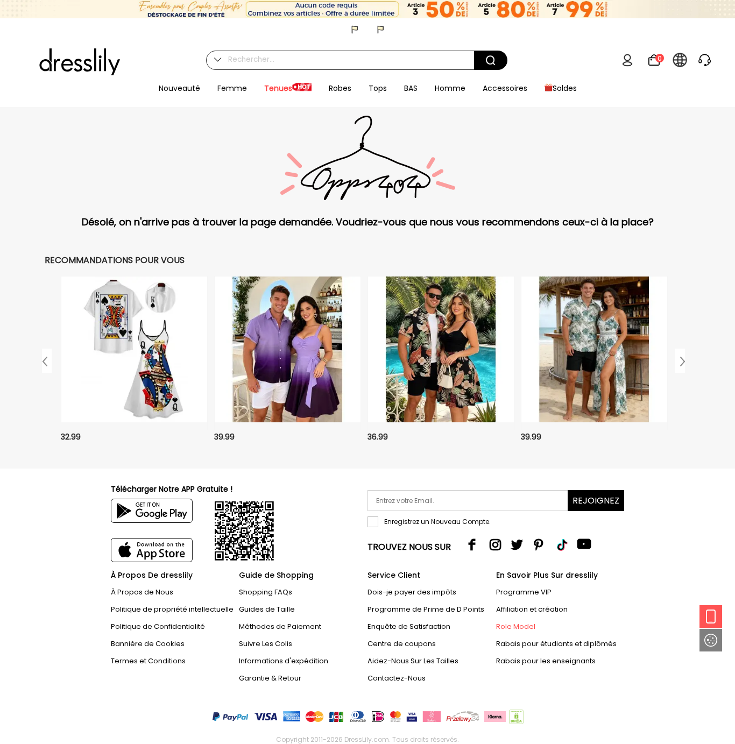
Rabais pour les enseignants (546, 661)
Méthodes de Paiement (280, 626)
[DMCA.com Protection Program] (515, 719)
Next (680, 361)
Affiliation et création (532, 609)
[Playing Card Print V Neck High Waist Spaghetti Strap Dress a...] (134, 353)
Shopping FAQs (265, 592)
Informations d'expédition (283, 661)
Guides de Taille (267, 609)
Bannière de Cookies (148, 644)
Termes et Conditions (148, 661)
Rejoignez (596, 500)
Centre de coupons (401, 644)
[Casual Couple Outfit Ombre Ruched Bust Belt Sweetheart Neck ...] (287, 353)
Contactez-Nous (396, 678)
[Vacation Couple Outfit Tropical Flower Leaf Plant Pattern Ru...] (440, 353)
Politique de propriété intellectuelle (172, 609)
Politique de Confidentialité (158, 626)
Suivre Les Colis (265, 644)
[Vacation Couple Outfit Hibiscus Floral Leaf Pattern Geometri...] (594, 353)
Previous (47, 361)
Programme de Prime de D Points (425, 609)
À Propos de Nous (142, 592)
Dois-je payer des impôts (411, 592)
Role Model (515, 626)
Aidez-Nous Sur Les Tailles (412, 661)
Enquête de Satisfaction (408, 626)
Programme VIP (524, 592)
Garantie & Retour (270, 678)
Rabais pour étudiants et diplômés (556, 644)
